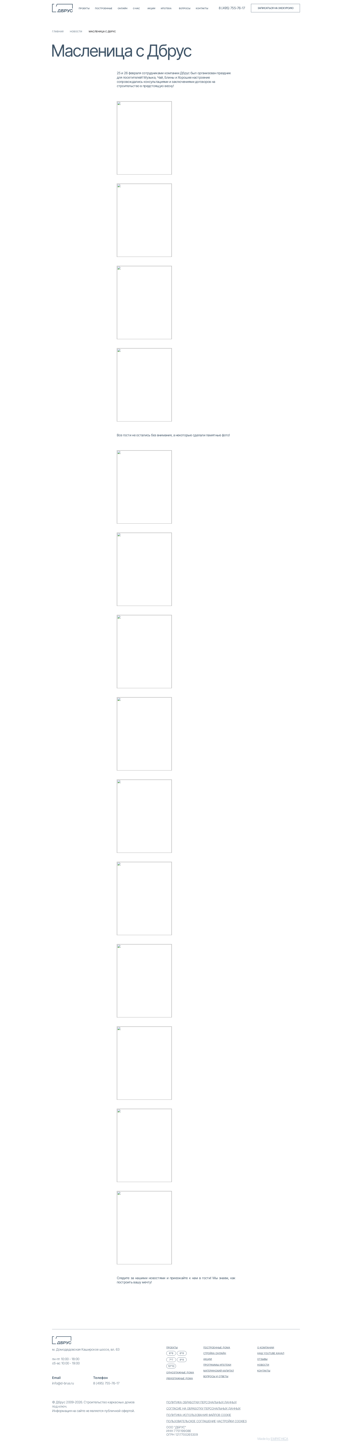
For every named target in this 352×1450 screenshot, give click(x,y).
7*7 (171, 1359)
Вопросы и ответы (215, 1376)
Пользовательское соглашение (191, 1421)
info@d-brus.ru (63, 1383)
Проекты (84, 8)
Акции (151, 8)
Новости (76, 31)
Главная (57, 31)
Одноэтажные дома (180, 1372)
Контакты (202, 8)
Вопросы (184, 8)
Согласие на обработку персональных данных (203, 1408)
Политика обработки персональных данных (201, 1402)
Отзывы (262, 1359)
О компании (265, 1347)
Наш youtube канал (270, 1353)
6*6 (171, 1353)
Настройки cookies (232, 1421)
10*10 (171, 1366)
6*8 (182, 1353)
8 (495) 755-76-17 (106, 1383)
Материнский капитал (218, 1370)
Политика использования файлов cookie (198, 1415)
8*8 (182, 1359)
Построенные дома (216, 1347)
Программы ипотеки (217, 1364)
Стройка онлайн (214, 1353)
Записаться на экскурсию (275, 8)
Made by (272, 1439)
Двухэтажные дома (179, 1378)
